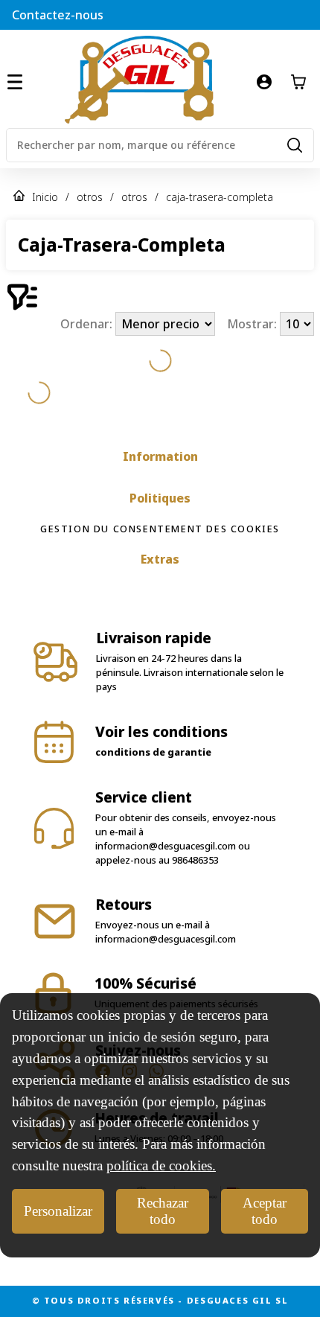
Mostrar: (253, 324)
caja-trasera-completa (219, 197)
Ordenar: (87, 324)
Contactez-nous (57, 15)
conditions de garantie (153, 752)
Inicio (45, 197)
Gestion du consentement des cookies (160, 528)
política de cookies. (161, 1165)
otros (90, 197)
